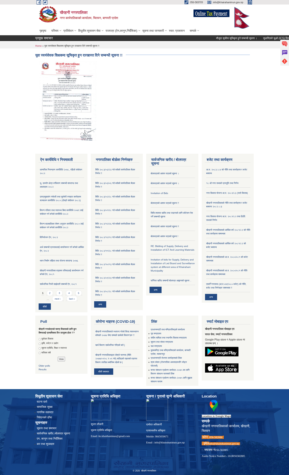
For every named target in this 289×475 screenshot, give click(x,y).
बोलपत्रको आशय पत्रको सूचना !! (165, 203)
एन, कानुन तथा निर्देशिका (50, 438)
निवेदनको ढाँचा (44, 417)
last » (72, 298)
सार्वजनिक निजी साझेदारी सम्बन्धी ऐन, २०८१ (58, 284)
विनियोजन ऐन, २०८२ (49, 237)
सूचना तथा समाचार (46, 428)
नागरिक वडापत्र (45, 412)
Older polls (44, 365)
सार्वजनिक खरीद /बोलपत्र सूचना (53, 433)
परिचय (54, 30)
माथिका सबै (46, 352)
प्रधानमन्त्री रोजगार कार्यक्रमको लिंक (166, 358)
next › (58, 298)
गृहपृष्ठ (42, 30)
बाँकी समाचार (103, 371)
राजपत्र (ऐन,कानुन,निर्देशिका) (121, 30)
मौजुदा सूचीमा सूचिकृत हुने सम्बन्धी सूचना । (228, 38)
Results (42, 369)
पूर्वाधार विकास (47, 338)
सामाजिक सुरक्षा (45, 407)
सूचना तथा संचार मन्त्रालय (162, 342)
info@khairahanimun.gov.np (169, 442)
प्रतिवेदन (68, 30)
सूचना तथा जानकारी (153, 30)
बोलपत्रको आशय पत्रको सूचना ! (164, 236)
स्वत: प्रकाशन (177, 30)
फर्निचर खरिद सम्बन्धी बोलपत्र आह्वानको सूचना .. (171, 280)
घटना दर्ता (42, 401)
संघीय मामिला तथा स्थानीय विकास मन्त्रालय (169, 337)
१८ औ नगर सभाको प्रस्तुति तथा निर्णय (222, 183)
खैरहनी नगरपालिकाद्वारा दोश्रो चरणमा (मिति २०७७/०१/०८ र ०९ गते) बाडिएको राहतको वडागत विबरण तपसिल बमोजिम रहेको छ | (116, 359)
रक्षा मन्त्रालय (156, 346)
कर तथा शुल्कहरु (45, 444)
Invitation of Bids (159, 193)
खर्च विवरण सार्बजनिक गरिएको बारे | (110, 345)
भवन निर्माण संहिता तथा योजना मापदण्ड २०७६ (59, 260)
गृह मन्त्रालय (156, 333)
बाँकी (45, 306)
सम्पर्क (193, 30)
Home (38, 45)
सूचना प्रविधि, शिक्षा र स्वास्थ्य (54, 348)
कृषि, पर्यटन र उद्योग (49, 343)
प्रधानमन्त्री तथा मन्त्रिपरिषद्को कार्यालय (168, 329)
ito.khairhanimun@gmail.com (114, 436)
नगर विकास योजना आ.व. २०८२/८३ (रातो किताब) (227, 193)
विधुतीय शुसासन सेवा (89, 30)
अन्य (100, 304)
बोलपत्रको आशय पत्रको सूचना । (165, 173)
